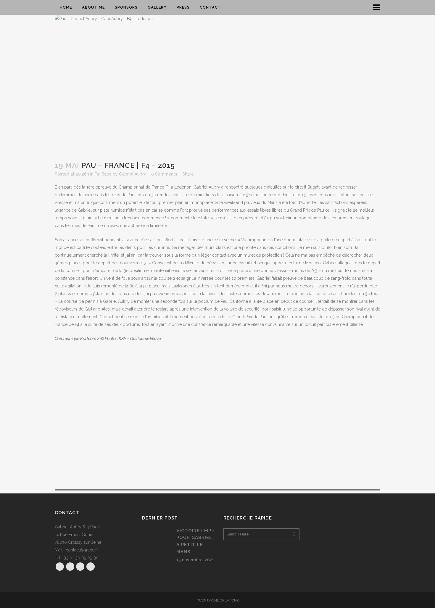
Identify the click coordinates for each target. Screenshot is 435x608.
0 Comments (164, 174)
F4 (97, 174)
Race (107, 174)
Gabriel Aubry (132, 174)
